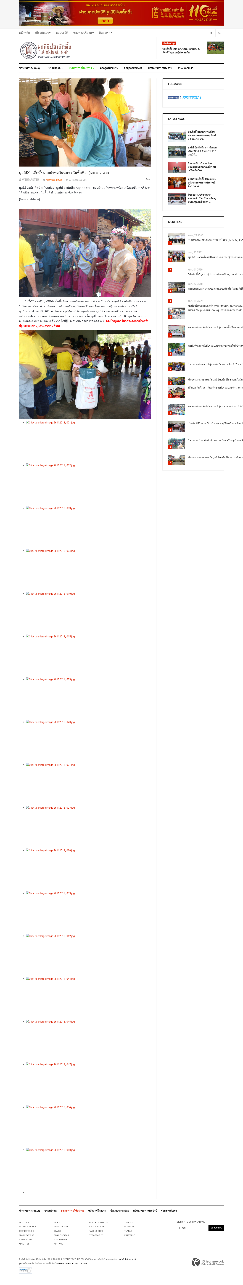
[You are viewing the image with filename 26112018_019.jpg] (88, 698)
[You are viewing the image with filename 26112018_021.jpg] (88, 784)
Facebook (129, 1226)
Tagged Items (96, 1231)
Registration (61, 1226)
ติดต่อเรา (104, 33)
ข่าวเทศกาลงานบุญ (30, 68)
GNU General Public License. (73, 1263)
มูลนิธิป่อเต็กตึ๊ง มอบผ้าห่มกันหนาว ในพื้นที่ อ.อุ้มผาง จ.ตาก (64, 172)
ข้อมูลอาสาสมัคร (133, 68)
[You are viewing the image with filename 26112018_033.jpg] (88, 912)
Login (57, 1222)
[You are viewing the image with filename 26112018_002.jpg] (88, 484)
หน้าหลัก (24, 33)
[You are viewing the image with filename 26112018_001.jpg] (88, 442)
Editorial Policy (27, 1226)
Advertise (24, 1243)
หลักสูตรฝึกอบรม (109, 68)
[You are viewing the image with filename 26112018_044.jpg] (88, 998)
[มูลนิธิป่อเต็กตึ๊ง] (45, 50)
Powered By (208, 1262)
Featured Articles (98, 1222)
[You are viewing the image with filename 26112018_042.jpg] (88, 955)
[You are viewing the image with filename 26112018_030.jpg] (88, 870)
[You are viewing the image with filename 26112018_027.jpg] (88, 827)
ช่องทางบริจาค (82, 33)
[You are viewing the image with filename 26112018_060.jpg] (88, 1169)
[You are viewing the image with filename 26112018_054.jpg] (88, 1126)
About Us (24, 1222)
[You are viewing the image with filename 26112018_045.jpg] (88, 1041)
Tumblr (128, 1231)
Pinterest (129, 1235)
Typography (96, 1235)
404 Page (58, 1243)
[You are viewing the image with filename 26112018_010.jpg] (88, 613)
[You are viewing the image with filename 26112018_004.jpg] (88, 570)
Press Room (25, 1239)
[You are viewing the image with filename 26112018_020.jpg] (88, 741)
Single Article (96, 1226)
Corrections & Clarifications (26, 1233)
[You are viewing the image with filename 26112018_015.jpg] (88, 656)
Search (58, 1231)
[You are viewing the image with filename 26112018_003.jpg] (88, 527)
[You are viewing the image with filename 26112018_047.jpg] (88, 1083)
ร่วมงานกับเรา (185, 68)
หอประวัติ (62, 33)
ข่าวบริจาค (54, 68)
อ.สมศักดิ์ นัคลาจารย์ (127, 1259)
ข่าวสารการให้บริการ (80, 68)
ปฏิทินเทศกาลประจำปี (160, 68)
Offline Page (60, 1239)
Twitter (128, 1222)
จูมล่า (21, 1263)
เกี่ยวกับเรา (42, 33)
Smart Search (61, 1235)
